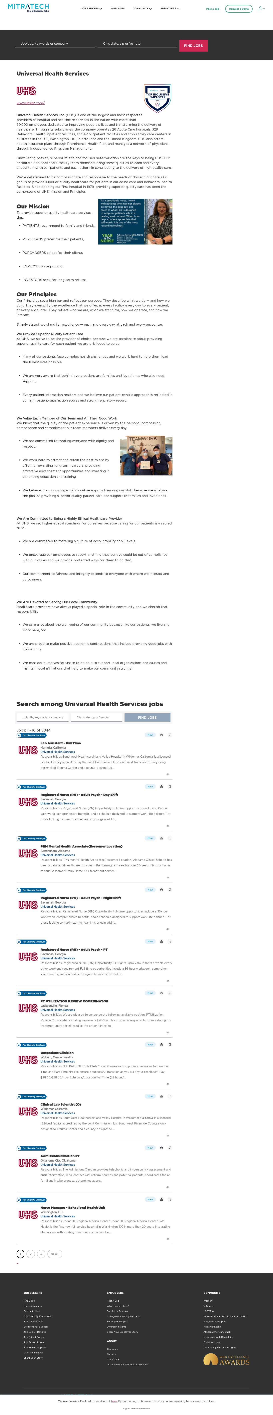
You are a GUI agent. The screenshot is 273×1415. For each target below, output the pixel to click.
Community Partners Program (220, 1347)
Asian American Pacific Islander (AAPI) (225, 1316)
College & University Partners (123, 1316)
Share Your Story (33, 1358)
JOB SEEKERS (90, 8)
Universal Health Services (58, 751)
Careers (111, 1354)
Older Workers (211, 1342)
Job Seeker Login (34, 1342)
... (17, 1262)
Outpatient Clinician (57, 1053)
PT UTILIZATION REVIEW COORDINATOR (74, 1001)
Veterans (208, 1306)
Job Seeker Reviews (35, 1332)
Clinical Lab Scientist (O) (61, 1104)
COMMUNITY (140, 8)
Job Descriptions (33, 1321)
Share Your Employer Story (122, 1332)
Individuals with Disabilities (218, 1337)
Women (207, 1301)
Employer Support (117, 1321)
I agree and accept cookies (136, 1408)
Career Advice (32, 1311)
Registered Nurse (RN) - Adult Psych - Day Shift (79, 794)
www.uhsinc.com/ (31, 103)
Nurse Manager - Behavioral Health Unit (73, 1207)
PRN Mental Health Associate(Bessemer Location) (82, 846)
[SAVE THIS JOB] (169, 734)
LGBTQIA (208, 1311)
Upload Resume (33, 1306)
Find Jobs (29, 1301)
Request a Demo (239, 9)
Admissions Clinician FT (60, 1156)
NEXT (55, 1253)
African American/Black (216, 1332)
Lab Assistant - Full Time (61, 743)
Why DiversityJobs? (118, 1306)
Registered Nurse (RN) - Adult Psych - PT (74, 949)
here (114, 1401)
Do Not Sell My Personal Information (127, 1364)
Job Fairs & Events (34, 1337)
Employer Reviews (117, 1311)
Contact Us (113, 1359)
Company (112, 1349)
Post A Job (113, 1301)
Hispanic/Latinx (212, 1327)
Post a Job (212, 9)
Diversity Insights (33, 1352)
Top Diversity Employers (38, 1316)
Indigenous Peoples (214, 1321)
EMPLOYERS (168, 8)
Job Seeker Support (35, 1347)
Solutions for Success (36, 1327)
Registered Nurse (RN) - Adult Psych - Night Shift (81, 898)
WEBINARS (118, 8)
